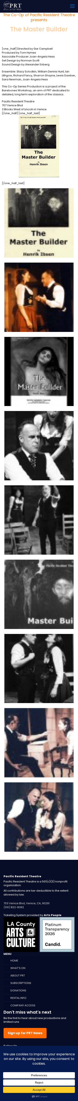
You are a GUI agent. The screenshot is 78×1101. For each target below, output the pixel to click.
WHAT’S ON (17, 968)
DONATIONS (18, 990)
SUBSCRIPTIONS (20, 983)
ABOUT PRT (17, 975)
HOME (14, 961)
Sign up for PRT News (25, 1033)
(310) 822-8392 (14, 907)
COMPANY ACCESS (22, 1005)
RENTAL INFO (18, 998)
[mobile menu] (72, 6)
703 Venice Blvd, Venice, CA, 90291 (27, 903)
